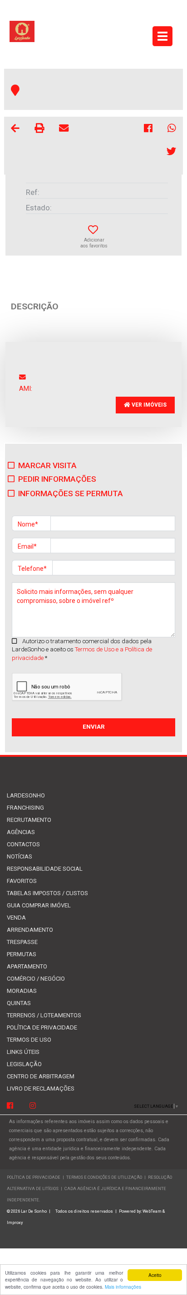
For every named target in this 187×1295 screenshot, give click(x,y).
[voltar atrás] (15, 129)
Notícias (19, 856)
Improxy (15, 1222)
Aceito (155, 1274)
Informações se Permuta (70, 493)
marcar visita (47, 465)
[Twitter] (171, 152)
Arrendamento (30, 929)
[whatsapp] (172, 129)
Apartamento (27, 966)
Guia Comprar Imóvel (39, 905)
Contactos (23, 844)
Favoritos (22, 881)
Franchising (25, 807)
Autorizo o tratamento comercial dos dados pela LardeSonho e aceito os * (82, 649)
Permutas (21, 954)
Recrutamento (29, 819)
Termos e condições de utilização (104, 1177)
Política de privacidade (42, 1027)
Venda (16, 917)
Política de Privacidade (33, 1177)
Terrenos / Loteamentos (44, 1015)
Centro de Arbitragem (40, 1076)
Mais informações (123, 1286)
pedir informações (57, 479)
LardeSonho (26, 795)
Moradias (22, 990)
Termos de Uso (29, 1039)
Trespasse (22, 942)
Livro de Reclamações (40, 1088)
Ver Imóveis (148, 405)
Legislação (24, 1064)
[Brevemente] (33, 1106)
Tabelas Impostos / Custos (47, 893)
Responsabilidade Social (45, 868)
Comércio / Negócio (36, 978)
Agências (21, 832)
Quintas (19, 1003)
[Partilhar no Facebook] (149, 129)
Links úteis (23, 1051)
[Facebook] (10, 1106)
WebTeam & (154, 1211)
